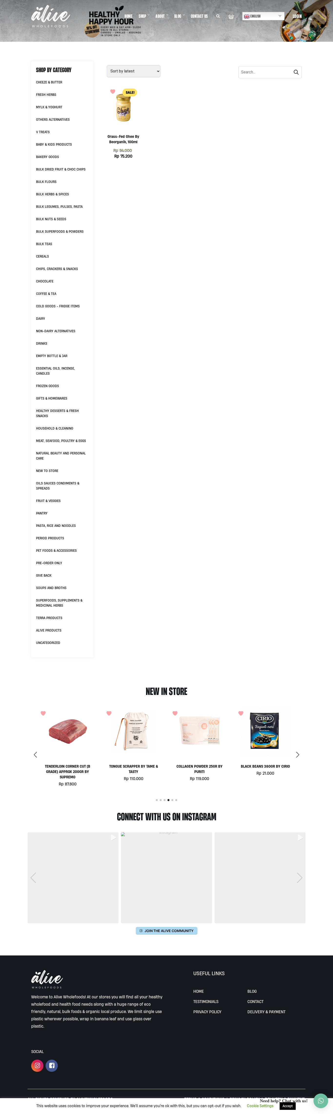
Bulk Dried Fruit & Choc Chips (61, 169)
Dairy (40, 318)
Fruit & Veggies (48, 501)
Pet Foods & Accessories (56, 550)
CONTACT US (199, 16)
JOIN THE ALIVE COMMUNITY (169, 931)
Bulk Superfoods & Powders (60, 231)
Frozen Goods (47, 386)
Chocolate (44, 281)
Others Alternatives (53, 119)
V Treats (43, 132)
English (255, 16)
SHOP (142, 16)
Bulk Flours (46, 182)
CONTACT (255, 1001)
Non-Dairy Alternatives (55, 331)
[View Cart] (231, 15)
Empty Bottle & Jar (51, 356)
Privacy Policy (207, 1011)
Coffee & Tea (46, 293)
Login (297, 16)
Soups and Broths (51, 588)
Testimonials (205, 1001)
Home (198, 991)
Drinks (41, 343)
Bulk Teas (44, 244)
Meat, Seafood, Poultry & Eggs (61, 441)
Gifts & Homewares (51, 398)
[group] (73, 877)
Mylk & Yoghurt (49, 107)
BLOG (177, 16)
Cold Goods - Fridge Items (58, 306)
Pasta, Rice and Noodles (56, 525)
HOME (128, 16)
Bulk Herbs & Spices (52, 194)
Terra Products (49, 618)
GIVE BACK (43, 575)
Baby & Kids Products (54, 144)
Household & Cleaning (54, 428)
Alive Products (48, 630)
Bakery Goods (47, 157)
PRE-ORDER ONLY (49, 563)
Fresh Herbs (46, 94)
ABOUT (160, 16)
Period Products (50, 538)
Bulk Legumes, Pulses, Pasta (59, 206)
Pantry (42, 513)
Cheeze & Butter (49, 82)
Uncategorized (48, 643)
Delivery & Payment (266, 1011)
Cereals (42, 256)
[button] (297, 755)
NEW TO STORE (47, 471)
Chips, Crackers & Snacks (57, 269)
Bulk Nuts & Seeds (51, 219)
